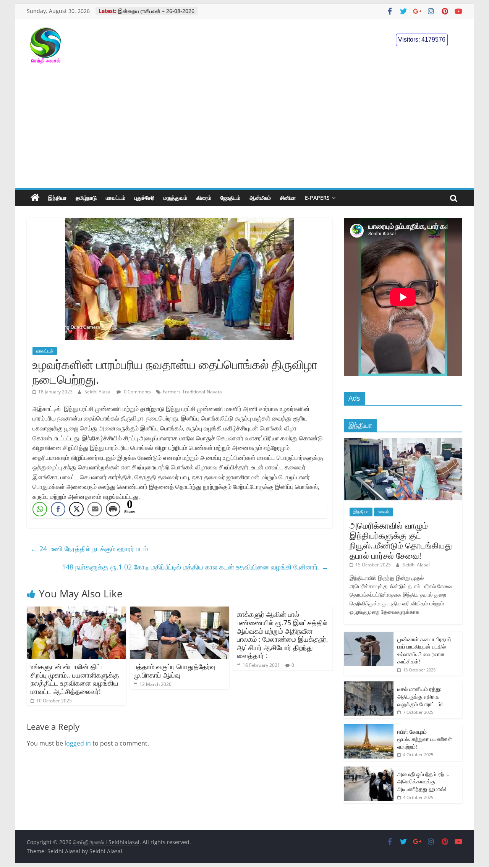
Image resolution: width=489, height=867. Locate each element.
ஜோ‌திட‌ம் (230, 197)
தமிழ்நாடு (86, 197)
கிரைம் (203, 197)
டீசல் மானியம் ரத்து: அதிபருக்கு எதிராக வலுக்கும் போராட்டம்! (420, 696)
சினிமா (288, 197)
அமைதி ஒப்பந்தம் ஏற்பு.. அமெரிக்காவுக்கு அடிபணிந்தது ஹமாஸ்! (423, 781)
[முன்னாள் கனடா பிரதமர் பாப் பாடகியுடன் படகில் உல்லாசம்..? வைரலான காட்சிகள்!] (368, 635)
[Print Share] (113, 509)
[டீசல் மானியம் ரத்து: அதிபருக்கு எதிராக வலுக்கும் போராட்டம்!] (368, 685)
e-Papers (317, 197)
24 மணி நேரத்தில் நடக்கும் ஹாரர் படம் (89, 548)
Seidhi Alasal (98, 391)
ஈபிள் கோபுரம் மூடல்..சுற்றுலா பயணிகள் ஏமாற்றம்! (424, 739)
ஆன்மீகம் (260, 197)
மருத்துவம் (175, 197)
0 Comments (137, 391)
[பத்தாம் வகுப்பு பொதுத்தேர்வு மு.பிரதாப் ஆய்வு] (179, 611)
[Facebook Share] (58, 509)
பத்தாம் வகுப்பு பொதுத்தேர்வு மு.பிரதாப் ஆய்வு (174, 670)
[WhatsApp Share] (39, 509)
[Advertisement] (244, 131)
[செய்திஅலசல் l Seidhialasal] (35, 198)
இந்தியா (57, 197)
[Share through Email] (94, 509)
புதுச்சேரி (144, 197)
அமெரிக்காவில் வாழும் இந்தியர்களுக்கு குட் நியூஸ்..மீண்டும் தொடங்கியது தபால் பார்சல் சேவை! (401, 540)
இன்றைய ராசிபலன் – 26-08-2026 (156, 14)
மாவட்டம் (115, 197)
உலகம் (383, 511)
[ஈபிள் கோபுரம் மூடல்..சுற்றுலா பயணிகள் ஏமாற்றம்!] (368, 728)
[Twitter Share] (76, 509)
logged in (78, 743)
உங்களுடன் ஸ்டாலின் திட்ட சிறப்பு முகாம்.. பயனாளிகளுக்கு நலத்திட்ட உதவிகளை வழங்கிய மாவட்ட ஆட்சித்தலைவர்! (75, 679)
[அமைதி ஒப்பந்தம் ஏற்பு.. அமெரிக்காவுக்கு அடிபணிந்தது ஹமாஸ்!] (368, 770)
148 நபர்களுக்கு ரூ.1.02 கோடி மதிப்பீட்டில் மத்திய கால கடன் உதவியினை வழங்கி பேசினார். (195, 566)
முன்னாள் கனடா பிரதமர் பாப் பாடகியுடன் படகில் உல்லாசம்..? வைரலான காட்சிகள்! (424, 650)
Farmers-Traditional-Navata (192, 391)
